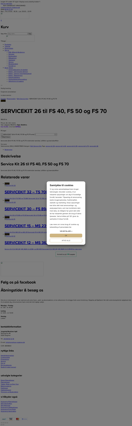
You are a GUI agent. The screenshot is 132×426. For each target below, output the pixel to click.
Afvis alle (66, 240)
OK (66, 235)
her (70, 227)
